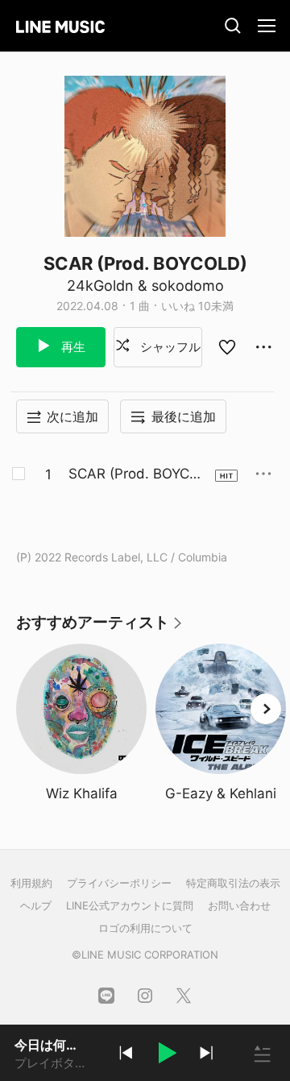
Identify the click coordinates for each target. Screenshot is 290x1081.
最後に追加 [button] (183, 416)
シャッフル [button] (169, 346)
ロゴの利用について (145, 928)
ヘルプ (36, 905)
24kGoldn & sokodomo (145, 285)
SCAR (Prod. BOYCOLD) (138, 474)
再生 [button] (71, 346)
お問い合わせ (239, 905)
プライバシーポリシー (119, 882)
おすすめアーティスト (100, 628)
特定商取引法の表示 (233, 882)
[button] (166, 1055)
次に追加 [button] (72, 416)
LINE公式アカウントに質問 (129, 905)
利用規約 (31, 882)
